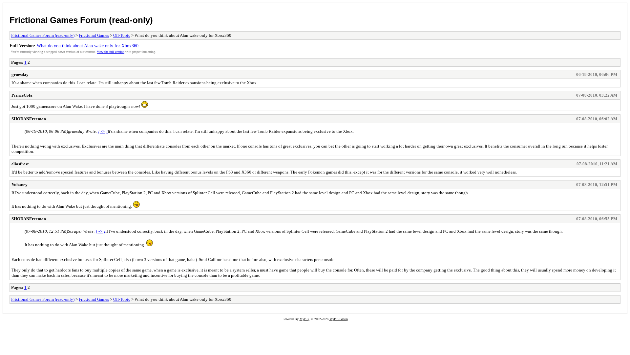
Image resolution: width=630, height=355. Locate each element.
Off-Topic (121, 35)
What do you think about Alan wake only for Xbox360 (87, 45)
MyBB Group (338, 319)
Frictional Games (94, 35)
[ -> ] (103, 131)
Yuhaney (19, 184)
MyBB (304, 319)
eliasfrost (20, 163)
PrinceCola (21, 95)
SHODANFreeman (28, 118)
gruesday (20, 74)
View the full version (110, 52)
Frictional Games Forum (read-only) (81, 20)
